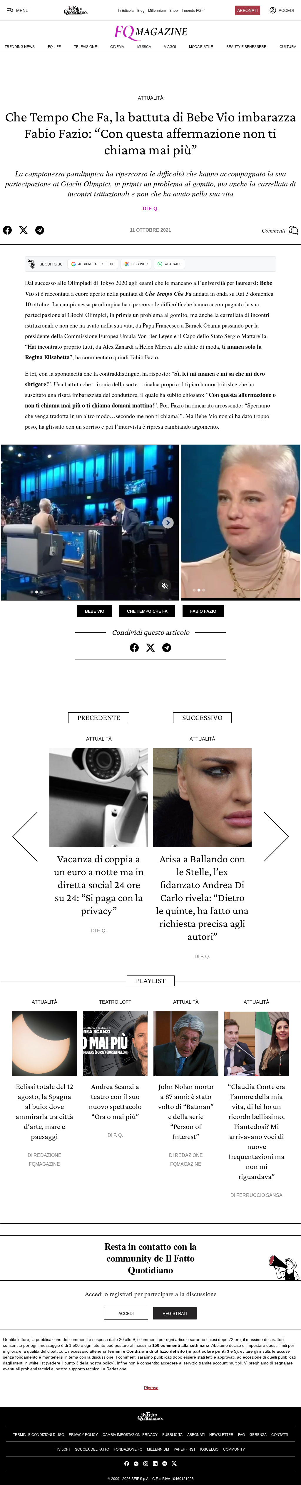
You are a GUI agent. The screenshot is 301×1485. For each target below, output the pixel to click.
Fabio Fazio (203, 611)
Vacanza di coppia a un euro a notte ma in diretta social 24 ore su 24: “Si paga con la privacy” (99, 884)
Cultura (288, 47)
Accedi (126, 1313)
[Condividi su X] (23, 230)
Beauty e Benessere (246, 47)
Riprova (151, 1387)
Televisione (85, 47)
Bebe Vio (94, 611)
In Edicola (126, 10)
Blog (141, 10)
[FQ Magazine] (150, 32)
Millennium (157, 10)
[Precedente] (24, 836)
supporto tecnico (83, 1369)
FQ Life (54, 47)
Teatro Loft (115, 1002)
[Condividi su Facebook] (7, 230)
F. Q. (153, 208)
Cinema (117, 47)
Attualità (150, 98)
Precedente (98, 717)
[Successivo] (276, 836)
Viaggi (170, 47)
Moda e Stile (201, 47)
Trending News (20, 47)
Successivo (202, 717)
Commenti (274, 230)
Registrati (175, 1313)
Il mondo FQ (191, 10)
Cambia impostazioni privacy (130, 1434)
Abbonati (247, 10)
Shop (173, 10)
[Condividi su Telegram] (39, 230)
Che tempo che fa (147, 611)
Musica (144, 47)
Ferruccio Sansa (259, 1195)
